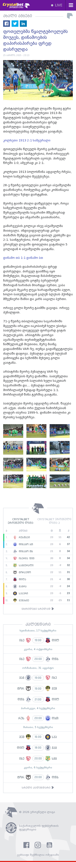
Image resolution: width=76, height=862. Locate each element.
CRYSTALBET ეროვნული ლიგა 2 (54, 521)
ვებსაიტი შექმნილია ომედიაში (38, 855)
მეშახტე (23, 600)
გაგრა (22, 586)
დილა (22, 579)
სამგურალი (26, 565)
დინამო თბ (25, 551)
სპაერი (23, 593)
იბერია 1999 (26, 558)
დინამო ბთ (25, 544)
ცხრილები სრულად (36, 609)
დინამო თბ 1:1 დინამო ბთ (23, 258)
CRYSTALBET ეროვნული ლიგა (20, 521)
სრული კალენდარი (36, 787)
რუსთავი (24, 537)
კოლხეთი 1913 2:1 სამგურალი (26, 140)
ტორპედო (24, 572)
